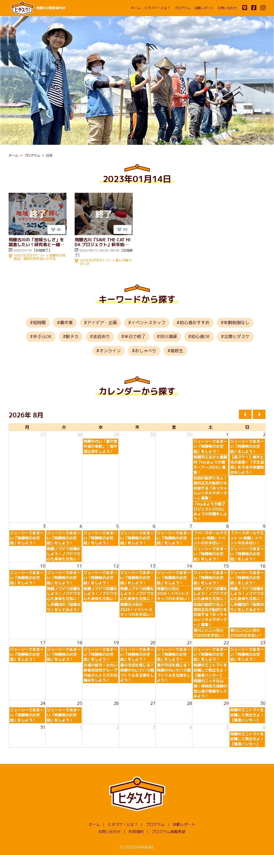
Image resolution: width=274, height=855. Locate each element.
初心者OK (200, 336)
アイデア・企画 (102, 322)
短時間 (39, 322)
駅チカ (72, 336)
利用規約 (136, 831)
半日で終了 (135, 336)
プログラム (182, 8)
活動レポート (204, 8)
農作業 (66, 322)
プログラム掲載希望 (168, 831)
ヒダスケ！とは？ (157, 8)
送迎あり (101, 336)
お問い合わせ (227, 8)
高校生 (176, 351)
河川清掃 (168, 336)
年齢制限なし (236, 322)
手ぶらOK (42, 336)
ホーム (135, 8)
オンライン (110, 351)
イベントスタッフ (148, 322)
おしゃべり (145, 351)
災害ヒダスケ (237, 336)
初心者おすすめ (195, 322)
